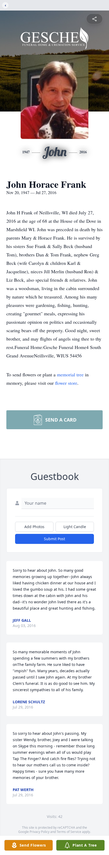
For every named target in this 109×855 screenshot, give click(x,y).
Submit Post (54, 538)
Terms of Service (69, 831)
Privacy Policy (39, 831)
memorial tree (70, 374)
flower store (66, 383)
